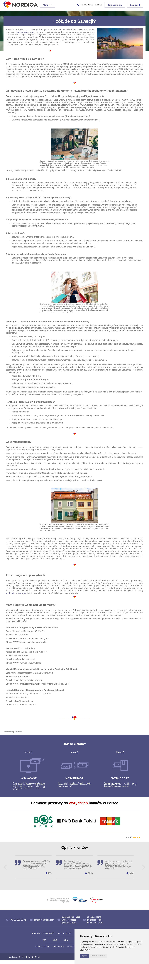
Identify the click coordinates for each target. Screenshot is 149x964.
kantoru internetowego (16, 593)
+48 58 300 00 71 (18, 920)
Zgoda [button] (84, 956)
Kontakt (98, 5)
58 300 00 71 (87, 5)
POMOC (70, 947)
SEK (66, 940)
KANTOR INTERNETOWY (43, 933)
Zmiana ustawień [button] (98, 956)
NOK (44, 940)
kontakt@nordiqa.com (44, 920)
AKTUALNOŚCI (64, 933)
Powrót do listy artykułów (12, 731)
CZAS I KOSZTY (42, 947)
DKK (55, 940)
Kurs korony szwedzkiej (27, 32)
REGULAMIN (58, 947)
